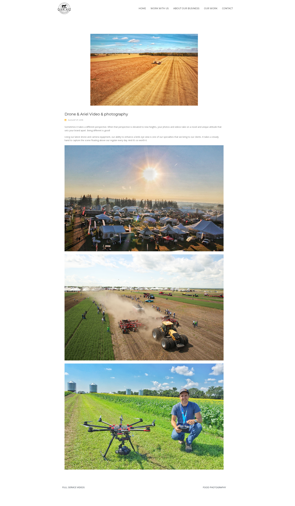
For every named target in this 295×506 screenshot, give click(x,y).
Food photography (214, 487)
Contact (227, 8)
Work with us (160, 8)
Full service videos (73, 487)
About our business (186, 8)
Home (142, 8)
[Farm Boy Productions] (64, 8)
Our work (210, 8)
